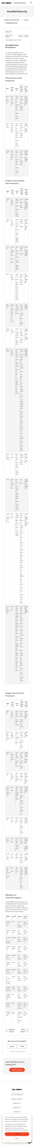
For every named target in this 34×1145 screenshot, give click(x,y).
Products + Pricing (17, 1099)
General (26, 20)
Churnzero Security (26, 820)
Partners (17, 1111)
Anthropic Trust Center (26, 871)
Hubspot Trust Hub (26, 714)
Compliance (26, 848)
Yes (20, 36)
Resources (17, 1103)
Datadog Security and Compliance (26, 204)
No (25, 36)
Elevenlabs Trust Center (26, 353)
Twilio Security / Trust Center (26, 484)
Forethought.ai (26, 840)
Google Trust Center (26, 857)
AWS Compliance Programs (26, 100)
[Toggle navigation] (31, 2)
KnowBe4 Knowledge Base (11, 20)
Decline (17, 1138)
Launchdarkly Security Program (26, 334)
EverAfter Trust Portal (26, 610)
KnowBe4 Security (11, 23)
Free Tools (17, 1107)
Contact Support (17, 1070)
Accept (17, 1134)
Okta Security (26, 306)
